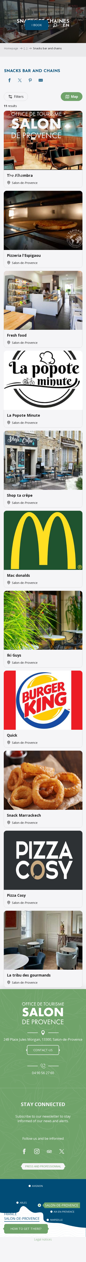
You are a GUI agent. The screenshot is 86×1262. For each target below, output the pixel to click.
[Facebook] (24, 1153)
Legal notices (43, 1239)
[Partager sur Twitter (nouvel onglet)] (20, 80)
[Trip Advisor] (49, 1153)
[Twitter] (62, 1153)
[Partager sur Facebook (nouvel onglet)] (9, 80)
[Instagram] (37, 1153)
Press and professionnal (43, 1166)
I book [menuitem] (37, 25)
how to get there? (26, 1229)
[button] (55, 25)
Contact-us (43, 1050)
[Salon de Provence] (43, 1013)
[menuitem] (36, 75)
